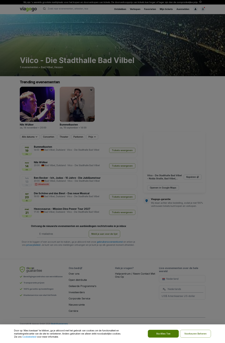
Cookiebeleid (29, 336)
